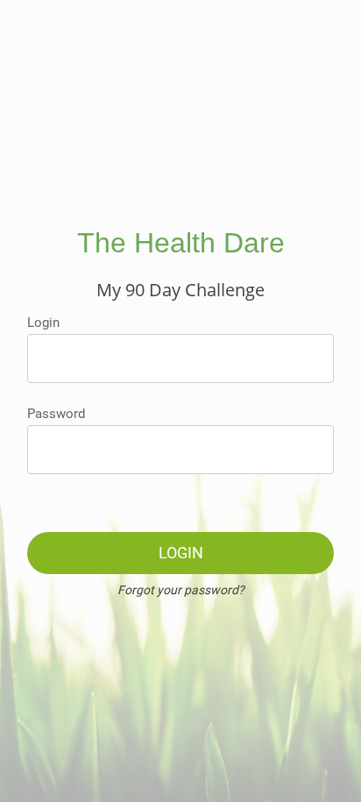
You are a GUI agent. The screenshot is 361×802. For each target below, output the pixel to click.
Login (43, 322)
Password (56, 414)
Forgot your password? (180, 590)
